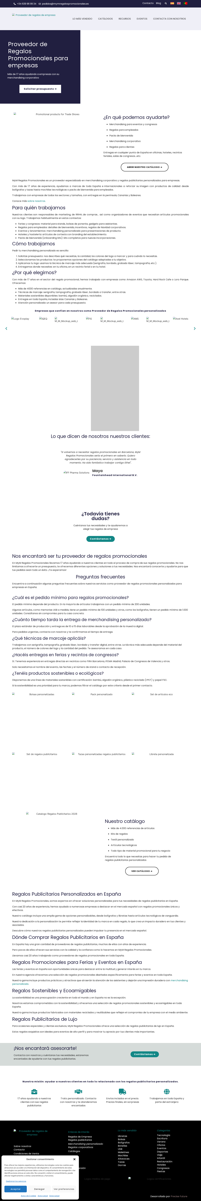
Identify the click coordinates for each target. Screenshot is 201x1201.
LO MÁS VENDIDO (82, 18)
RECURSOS (125, 18)
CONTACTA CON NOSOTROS (169, 18)
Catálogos (74, 1151)
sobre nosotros (36, 201)
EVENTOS (142, 18)
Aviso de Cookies (28, 1196)
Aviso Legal (43, 1196)
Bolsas (121, 1139)
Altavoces (123, 1158)
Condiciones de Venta (26, 1153)
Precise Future (179, 1196)
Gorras (122, 1165)
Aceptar (16, 1189)
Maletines (123, 1152)
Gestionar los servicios (16, 1181)
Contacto (19, 1149)
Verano (161, 1141)
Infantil (161, 1158)
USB (120, 1149)
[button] (74, 1159)
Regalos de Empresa (80, 1136)
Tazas (121, 1162)
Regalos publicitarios (80, 1140)
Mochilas (123, 1155)
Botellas (122, 1145)
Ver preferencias (64, 1189)
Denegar (39, 1189)
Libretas (122, 1136)
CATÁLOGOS (105, 18)
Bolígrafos (124, 1142)
